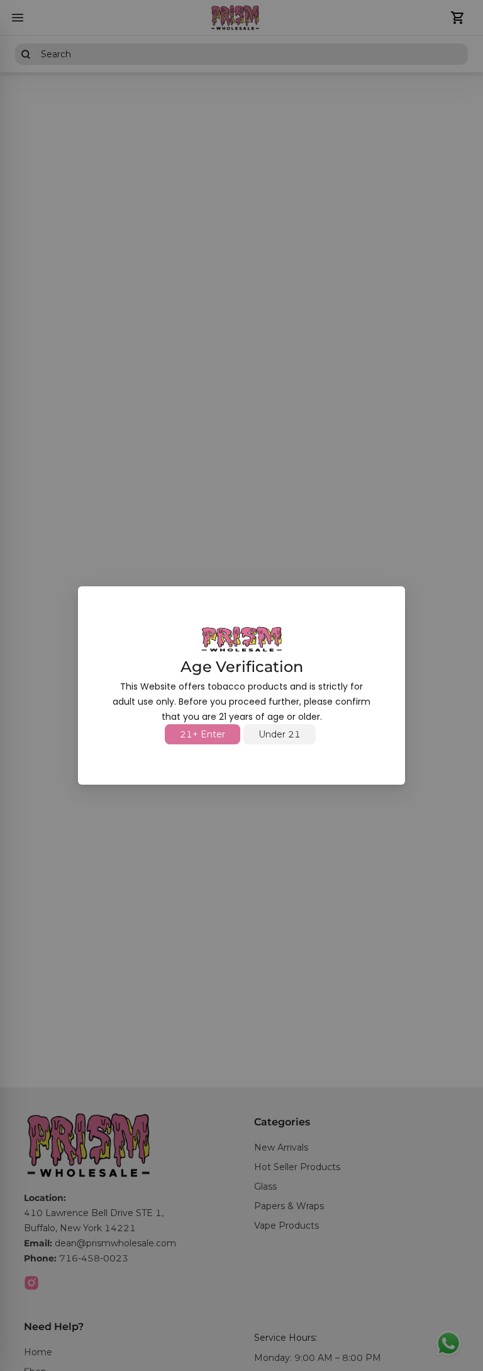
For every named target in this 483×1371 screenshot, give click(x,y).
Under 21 (279, 734)
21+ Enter (202, 734)
